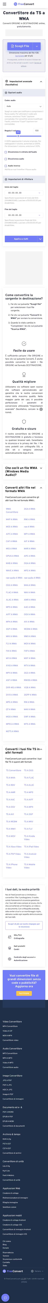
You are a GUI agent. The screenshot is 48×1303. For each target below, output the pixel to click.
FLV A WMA (11, 643)
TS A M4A (10, 778)
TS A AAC (10, 799)
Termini (6, 1256)
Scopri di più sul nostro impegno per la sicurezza (24, 925)
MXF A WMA (29, 658)
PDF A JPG (7, 1085)
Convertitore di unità (11, 1180)
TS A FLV (28, 829)
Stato (5, 1266)
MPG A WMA (12, 702)
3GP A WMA (11, 629)
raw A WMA (29, 527)
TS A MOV (10, 836)
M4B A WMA (12, 563)
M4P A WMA (12, 519)
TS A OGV (10, 807)
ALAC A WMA (12, 600)
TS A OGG (28, 770)
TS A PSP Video (13, 854)
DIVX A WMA (12, 695)
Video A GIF (7, 1031)
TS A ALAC (29, 785)
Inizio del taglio (11, 187)
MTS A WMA (29, 724)
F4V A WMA (11, 651)
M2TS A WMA (12, 731)
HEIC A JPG (7, 1090)
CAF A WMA (11, 541)
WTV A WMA (29, 665)
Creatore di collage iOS (12, 1225)
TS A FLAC (29, 778)
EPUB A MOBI (8, 1121)
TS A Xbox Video (13, 847)
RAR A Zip (7, 1139)
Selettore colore (9, 1207)
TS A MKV (28, 821)
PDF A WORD (8, 1112)
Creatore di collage (11, 1193)
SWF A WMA (29, 717)
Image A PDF (8, 1094)
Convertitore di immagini (13, 1099)
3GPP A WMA (30, 695)
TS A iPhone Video (11, 866)
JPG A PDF (7, 1080)
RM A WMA (29, 702)
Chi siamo (7, 1241)
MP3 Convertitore (10, 1053)
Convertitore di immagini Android (17, 1229)
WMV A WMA (30, 636)
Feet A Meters (8, 1175)
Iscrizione (19, 56)
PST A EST (7, 1144)
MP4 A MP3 (7, 1058)
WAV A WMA (29, 592)
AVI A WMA (29, 622)
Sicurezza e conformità (12, 1259)
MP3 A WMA (12, 607)
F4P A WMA (29, 651)
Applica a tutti (21, 239)
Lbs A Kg (6, 1166)
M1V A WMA (11, 658)
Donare (6, 1248)
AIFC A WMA (12, 534)
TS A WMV (11, 829)
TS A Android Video (30, 856)
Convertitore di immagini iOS (15, 1234)
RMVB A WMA (30, 680)
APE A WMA (29, 556)
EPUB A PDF (8, 1117)
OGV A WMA (29, 614)
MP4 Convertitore (10, 1026)
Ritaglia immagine (10, 1202)
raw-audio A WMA (14, 578)
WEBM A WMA (30, 629)
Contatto (6, 1262)
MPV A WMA (11, 673)
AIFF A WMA (12, 614)
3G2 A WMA (29, 673)
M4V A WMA (29, 709)
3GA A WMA (29, 509)
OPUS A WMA (12, 556)
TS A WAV (10, 785)
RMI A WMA (29, 519)
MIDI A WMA (12, 527)
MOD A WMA (12, 717)
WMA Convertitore (12, 511)
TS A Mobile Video (29, 866)
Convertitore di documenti (14, 1126)
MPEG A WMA (12, 724)
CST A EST (7, 1148)
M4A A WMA (30, 585)
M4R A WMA (30, 548)
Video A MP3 (8, 1063)
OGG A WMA (12, 585)
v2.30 (23, 1279)
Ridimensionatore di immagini (15, 1198)
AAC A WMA (29, 607)
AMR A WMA (30, 600)
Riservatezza (8, 1253)
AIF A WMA (29, 541)
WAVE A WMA (12, 570)
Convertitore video (10, 1040)
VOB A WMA (30, 687)
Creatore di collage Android (14, 1220)
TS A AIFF (28, 799)
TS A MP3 (28, 792)
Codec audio (10, 100)
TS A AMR (10, 792)
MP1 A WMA (29, 534)
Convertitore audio (10, 1067)
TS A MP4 (28, 807)
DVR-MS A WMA (13, 687)
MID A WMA (11, 548)
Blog (5, 1245)
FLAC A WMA (12, 592)
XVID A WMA (12, 665)
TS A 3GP (28, 814)
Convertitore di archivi (12, 1153)
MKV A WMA (11, 636)
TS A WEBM (11, 821)
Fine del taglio (11, 209)
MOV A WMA (30, 643)
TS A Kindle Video (29, 838)
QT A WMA (11, 709)
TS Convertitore (13, 770)
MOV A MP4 (7, 1036)
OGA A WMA (30, 563)
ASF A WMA (11, 680)
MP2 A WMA (30, 570)
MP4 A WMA (12, 622)
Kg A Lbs (6, 1171)
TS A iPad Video (31, 847)
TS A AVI (10, 814)
